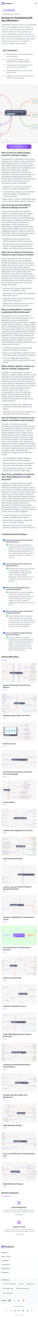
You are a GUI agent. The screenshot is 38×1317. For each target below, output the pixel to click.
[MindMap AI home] (7, 1246)
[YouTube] (19, 1311)
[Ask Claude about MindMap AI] (23, 1300)
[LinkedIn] (15, 1311)
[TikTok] (32, 1311)
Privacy (17, 1314)
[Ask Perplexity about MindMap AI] (19, 1300)
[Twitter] (10, 1311)
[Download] (35, 85)
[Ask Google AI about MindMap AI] (14, 1300)
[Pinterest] (23, 1311)
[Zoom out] (3, 139)
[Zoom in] (10, 139)
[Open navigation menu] (36, 3)
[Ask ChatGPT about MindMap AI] (10, 1300)
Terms (21, 1314)
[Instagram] (27, 1311)
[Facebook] (6, 1311)
